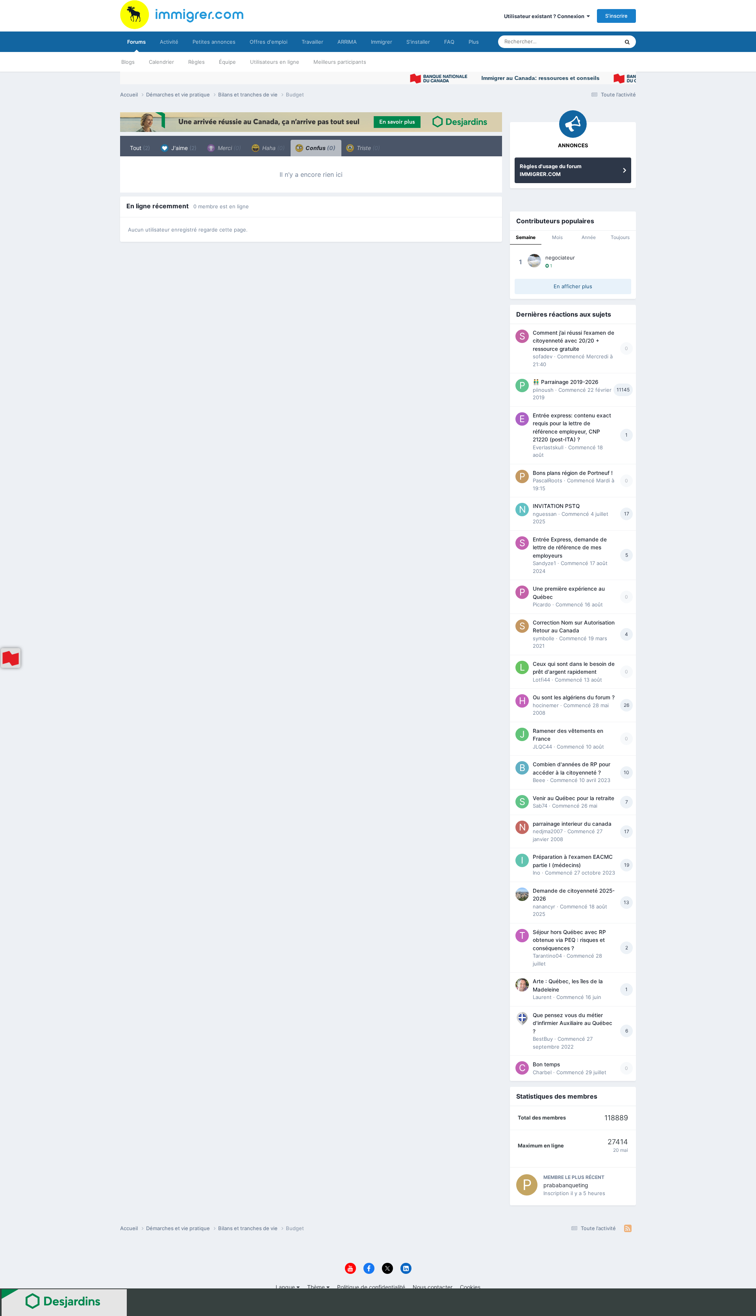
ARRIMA (347, 42)
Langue (286, 1287)
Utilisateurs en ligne (274, 62)
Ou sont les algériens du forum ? (574, 697)
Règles (196, 62)
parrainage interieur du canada (572, 824)
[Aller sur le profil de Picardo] (522, 592)
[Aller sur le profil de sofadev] (522, 336)
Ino (536, 872)
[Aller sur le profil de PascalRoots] (522, 476)
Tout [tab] (140, 148)
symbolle (543, 638)
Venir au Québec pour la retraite (573, 798)
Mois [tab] (557, 237)
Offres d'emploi (268, 42)
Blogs (128, 62)
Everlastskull (548, 447)
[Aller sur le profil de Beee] (522, 768)
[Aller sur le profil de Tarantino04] (522, 935)
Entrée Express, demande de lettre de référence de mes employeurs (570, 547)
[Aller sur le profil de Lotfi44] (522, 667)
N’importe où (594, 41)
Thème (316, 1287)
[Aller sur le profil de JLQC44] (522, 734)
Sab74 (540, 806)
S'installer (418, 42)
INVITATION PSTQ (556, 506)
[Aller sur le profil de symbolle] (522, 626)
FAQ (449, 42)
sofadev (542, 356)
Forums (136, 42)
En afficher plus (573, 286)
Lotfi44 (541, 680)
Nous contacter (432, 1287)
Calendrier (161, 62)
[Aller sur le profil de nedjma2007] (522, 827)
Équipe (227, 62)
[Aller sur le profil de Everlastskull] (522, 419)
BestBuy (543, 1039)
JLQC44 (542, 746)
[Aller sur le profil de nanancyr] (522, 894)
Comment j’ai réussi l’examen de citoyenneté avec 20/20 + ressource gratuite (573, 341)
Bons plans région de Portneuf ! (573, 473)
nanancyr (544, 906)
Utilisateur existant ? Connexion (545, 16)
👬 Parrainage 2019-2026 (565, 382)
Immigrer (381, 42)
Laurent (542, 997)
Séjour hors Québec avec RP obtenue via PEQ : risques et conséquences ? (569, 940)
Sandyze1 (544, 563)
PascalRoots (547, 480)
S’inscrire (616, 16)
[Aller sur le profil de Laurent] (522, 985)
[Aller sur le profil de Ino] (522, 860)
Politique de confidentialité (371, 1287)
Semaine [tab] (526, 237)
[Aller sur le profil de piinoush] (522, 385)
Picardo (542, 604)
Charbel (542, 1072)
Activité (169, 42)
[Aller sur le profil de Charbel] (522, 1068)
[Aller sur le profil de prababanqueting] (526, 1185)
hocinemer (546, 705)
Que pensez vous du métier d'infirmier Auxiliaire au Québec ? (572, 1023)
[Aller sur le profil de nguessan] (522, 509)
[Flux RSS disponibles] (628, 1228)
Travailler (312, 42)
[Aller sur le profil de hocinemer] (522, 701)
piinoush (543, 390)
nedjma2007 (548, 831)
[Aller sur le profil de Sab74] (522, 801)
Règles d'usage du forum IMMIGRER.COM (551, 170)
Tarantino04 (547, 956)
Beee (539, 780)
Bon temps (546, 1064)
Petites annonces (214, 42)
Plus (474, 42)
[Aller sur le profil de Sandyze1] (522, 543)
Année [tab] (589, 237)
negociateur (560, 257)
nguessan (545, 514)
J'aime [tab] (183, 148)
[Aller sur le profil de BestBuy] (522, 1018)
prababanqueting (565, 1185)
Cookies (470, 1287)
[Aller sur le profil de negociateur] (534, 260)
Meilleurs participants (339, 62)
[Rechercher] (627, 41)
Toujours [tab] (620, 237)
